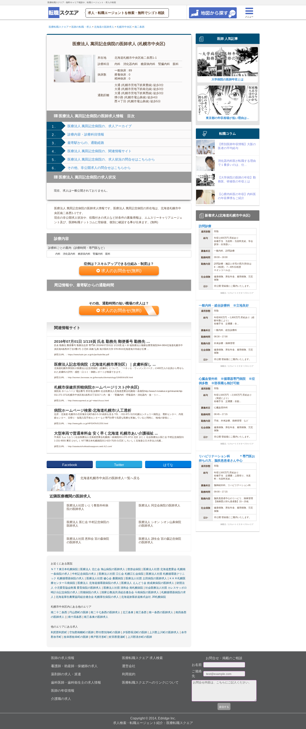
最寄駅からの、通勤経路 (85, 143)
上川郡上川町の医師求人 (164, 632)
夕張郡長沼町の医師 (135, 632)
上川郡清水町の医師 (140, 636)
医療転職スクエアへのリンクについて (150, 682)
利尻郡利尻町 (59, 632)
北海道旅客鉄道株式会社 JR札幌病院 (143, 596)
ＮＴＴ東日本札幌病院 (65, 569)
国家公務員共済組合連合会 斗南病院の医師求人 (130, 592)
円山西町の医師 (79, 612)
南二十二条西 (59, 612)
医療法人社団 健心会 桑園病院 (105, 578)
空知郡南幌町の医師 (82, 632)
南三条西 (141, 612)
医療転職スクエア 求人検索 (142, 658)
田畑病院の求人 (90, 592)
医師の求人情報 (62, 658)
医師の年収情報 (62, 690)
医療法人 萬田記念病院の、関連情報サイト (99, 151)
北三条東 (128, 612)
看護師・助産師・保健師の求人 (74, 666)
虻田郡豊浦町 (117, 636)
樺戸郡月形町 (99, 636)
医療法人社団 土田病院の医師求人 (147, 578)
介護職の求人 (61, 698)
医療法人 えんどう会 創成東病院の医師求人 (148, 582)
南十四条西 (75, 616)
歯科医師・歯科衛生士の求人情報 (76, 682)
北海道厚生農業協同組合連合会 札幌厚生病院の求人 (88, 596)
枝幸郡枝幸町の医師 (76, 636)
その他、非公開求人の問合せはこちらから (99, 167)
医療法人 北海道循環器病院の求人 (98, 582)
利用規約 (128, 674)
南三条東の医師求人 (96, 616)
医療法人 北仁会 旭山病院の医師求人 (103, 569)
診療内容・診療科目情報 (85, 134)
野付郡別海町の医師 (108, 632)
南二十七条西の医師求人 (106, 612)
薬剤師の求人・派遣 (66, 674)
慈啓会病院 (134, 569)
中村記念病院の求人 (84, 573)
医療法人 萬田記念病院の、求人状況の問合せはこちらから (111, 159)
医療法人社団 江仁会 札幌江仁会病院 (121, 573)
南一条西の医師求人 (161, 612)
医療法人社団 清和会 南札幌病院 (123, 587)
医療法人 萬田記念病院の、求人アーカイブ (99, 126)
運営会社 (128, 666)
